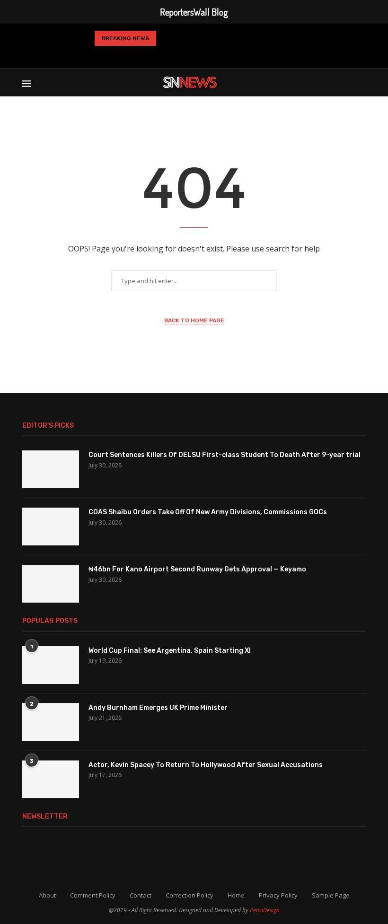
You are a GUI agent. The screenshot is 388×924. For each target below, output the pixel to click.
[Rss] (238, 55)
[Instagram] (177, 55)
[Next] (183, 38)
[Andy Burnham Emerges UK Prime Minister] (50, 722)
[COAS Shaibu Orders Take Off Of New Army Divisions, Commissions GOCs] (50, 526)
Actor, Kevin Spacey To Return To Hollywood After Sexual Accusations (205, 765)
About (47, 895)
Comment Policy (92, 895)
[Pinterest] (192, 55)
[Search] (361, 82)
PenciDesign (265, 910)
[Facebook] (149, 55)
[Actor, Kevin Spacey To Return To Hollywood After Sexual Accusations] (50, 779)
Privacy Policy (278, 895)
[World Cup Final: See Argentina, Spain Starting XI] (50, 665)
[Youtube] (208, 55)
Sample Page (331, 895)
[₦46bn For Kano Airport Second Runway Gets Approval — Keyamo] (50, 584)
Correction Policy (189, 895)
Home (236, 895)
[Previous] (167, 38)
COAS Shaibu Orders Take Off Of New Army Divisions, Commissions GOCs (207, 512)
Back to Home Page (194, 320)
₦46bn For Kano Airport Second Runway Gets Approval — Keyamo (197, 569)
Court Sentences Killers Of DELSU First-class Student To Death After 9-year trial (224, 455)
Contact (140, 895)
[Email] (223, 55)
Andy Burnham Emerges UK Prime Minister (158, 708)
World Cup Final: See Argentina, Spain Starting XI (169, 651)
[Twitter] (163, 55)
